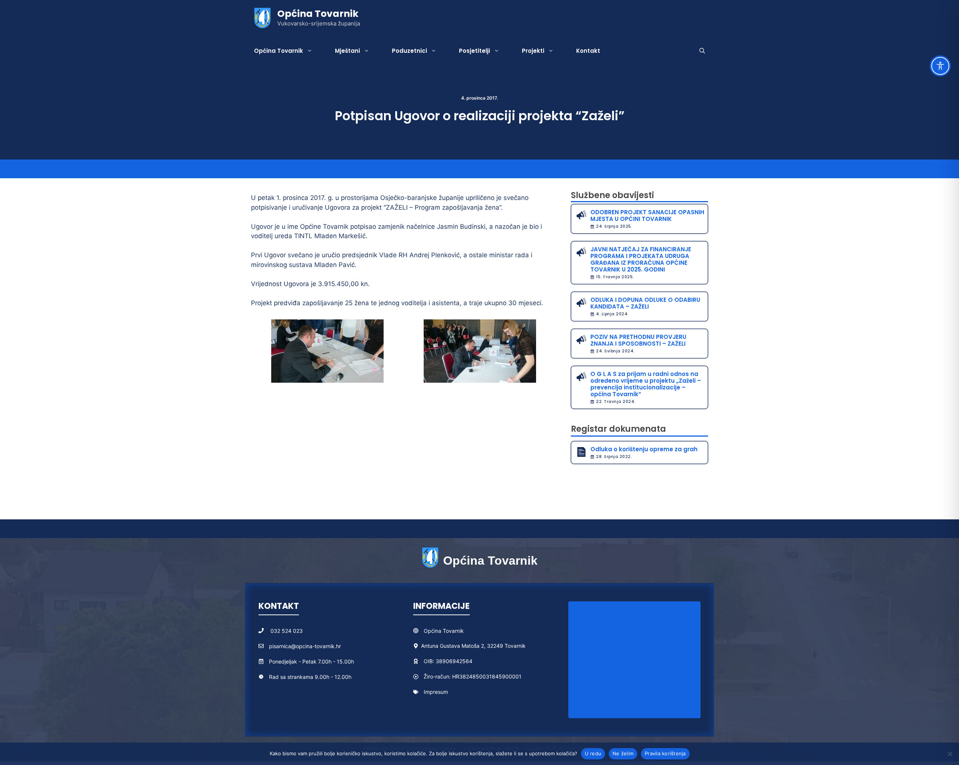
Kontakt (588, 51)
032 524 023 (286, 631)
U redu (593, 753)
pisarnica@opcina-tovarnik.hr (305, 646)
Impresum (436, 692)
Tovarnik (453, 631)
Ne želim (622, 753)
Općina (433, 631)
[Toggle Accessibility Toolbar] (940, 66)
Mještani (347, 51)
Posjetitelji (474, 51)
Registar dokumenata (618, 429)
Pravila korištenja (665, 753)
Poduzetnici (409, 51)
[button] (702, 51)
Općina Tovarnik (318, 13)
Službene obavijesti (612, 195)
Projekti (533, 51)
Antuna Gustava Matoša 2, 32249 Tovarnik (473, 646)
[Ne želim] (949, 754)
